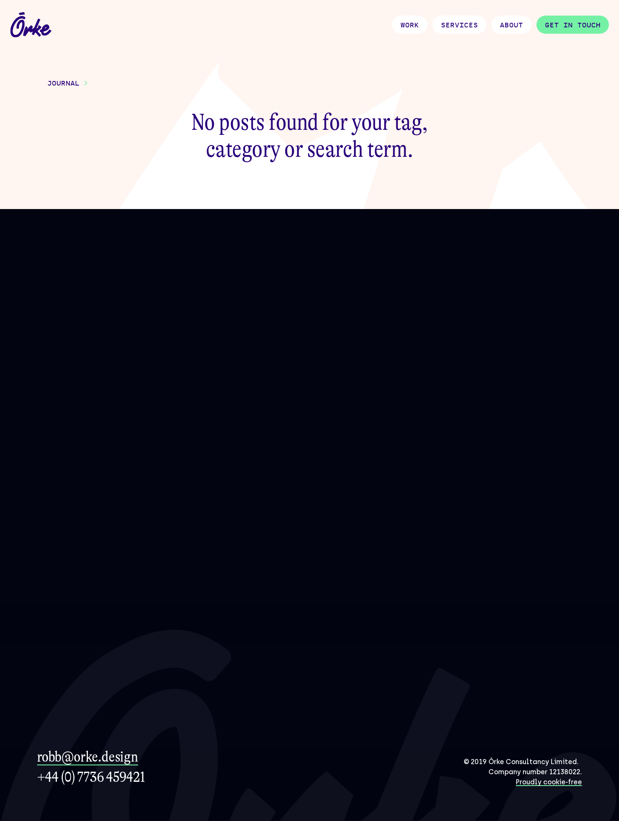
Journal (63, 83)
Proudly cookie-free (549, 782)
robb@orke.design (87, 756)
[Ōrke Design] (31, 25)
